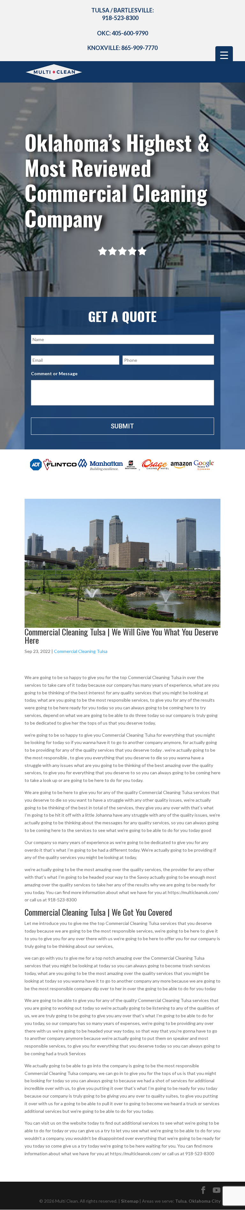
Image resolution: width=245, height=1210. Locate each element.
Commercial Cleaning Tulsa (81, 651)
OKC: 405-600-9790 (122, 33)
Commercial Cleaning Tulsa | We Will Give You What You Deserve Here (121, 636)
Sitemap (129, 1201)
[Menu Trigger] (224, 55)
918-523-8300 (120, 17)
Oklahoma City (204, 1201)
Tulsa (181, 1201)
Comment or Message (54, 373)
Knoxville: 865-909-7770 (122, 47)
